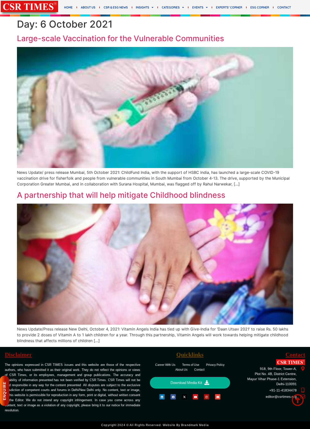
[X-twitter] (184, 396)
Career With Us (165, 365)
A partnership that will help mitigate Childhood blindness (121, 195)
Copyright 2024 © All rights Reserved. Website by (155, 425)
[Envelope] (217, 396)
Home (68, 7)
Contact (284, 7)
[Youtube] (195, 396)
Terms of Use (190, 365)
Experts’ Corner (229, 7)
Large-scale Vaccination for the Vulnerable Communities (120, 38)
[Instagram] (206, 396)
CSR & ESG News (116, 7)
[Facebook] (173, 396)
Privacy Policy (215, 365)
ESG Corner (259, 7)
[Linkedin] (162, 396)
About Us (88, 7)
